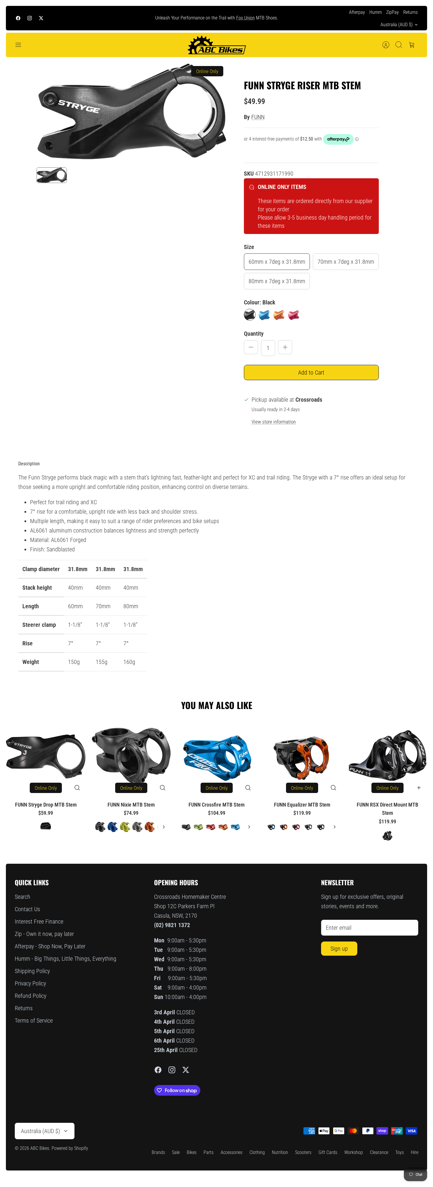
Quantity (254, 333)
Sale (176, 1152)
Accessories (231, 1152)
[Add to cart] (419, 787)
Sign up (339, 948)
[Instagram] (29, 18)
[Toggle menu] (21, 44)
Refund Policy (30, 995)
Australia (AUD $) (397, 24)
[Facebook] (18, 18)
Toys (399, 1152)
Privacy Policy (30, 983)
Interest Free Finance (39, 921)
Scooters (303, 1152)
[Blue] (264, 315)
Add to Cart (311, 372)
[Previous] (129, 18)
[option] (131, 112)
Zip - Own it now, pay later (44, 933)
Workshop (353, 1152)
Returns (410, 12)
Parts (209, 1152)
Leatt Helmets (258, 18)
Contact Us (27, 909)
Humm (375, 12)
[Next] (304, 18)
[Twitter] (41, 18)
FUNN (258, 117)
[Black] (250, 315)
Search (22, 896)
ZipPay (392, 12)
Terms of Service (34, 1020)
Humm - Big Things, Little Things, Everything (65, 958)
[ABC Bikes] (216, 45)
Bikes (191, 1152)
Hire (414, 1152)
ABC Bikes (39, 1148)
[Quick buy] (77, 787)
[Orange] (279, 315)
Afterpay (357, 12)
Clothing (257, 1152)
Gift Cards (327, 1152)
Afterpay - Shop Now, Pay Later (50, 946)
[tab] (29, 464)
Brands (158, 1152)
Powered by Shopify (70, 1148)
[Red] (294, 315)
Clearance (379, 1152)
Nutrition (280, 1152)
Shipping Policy (32, 971)
